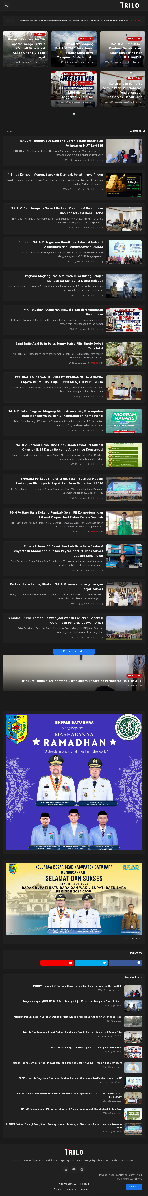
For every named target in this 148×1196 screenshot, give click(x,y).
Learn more (136, 1179)
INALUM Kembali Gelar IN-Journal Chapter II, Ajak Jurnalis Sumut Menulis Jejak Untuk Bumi (71, 1109)
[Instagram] (22, 963)
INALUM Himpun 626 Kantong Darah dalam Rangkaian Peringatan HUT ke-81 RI (61, 143)
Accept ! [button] (133, 1187)
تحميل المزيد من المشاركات (75, 651)
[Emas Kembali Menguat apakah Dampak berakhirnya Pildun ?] (124, 185)
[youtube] (57, 963)
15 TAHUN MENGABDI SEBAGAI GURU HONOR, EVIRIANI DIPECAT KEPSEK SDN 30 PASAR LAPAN (73, 21)
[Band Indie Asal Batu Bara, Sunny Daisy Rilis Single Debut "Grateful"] (124, 354)
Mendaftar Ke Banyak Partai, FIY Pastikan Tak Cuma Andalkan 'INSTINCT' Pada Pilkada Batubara (67, 1063)
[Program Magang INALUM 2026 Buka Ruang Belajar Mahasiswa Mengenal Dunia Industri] (124, 286)
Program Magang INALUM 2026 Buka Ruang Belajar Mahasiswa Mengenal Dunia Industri (63, 279)
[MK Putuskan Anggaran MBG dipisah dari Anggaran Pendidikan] (124, 320)
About (84, 1189)
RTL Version (56, 1189)
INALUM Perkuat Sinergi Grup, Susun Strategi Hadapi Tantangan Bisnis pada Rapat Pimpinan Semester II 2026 (59, 481)
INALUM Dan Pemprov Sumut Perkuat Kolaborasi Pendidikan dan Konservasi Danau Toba (56, 211)
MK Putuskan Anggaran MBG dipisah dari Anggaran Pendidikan (63, 312)
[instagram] (66, 1169)
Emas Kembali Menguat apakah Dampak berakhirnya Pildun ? (55, 175)
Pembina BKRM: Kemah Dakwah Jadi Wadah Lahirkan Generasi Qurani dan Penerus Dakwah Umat (55, 621)
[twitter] (91, 963)
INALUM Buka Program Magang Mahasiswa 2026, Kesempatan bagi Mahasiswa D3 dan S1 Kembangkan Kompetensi (54, 414)
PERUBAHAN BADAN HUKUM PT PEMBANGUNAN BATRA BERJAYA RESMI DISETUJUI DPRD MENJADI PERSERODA (59, 380)
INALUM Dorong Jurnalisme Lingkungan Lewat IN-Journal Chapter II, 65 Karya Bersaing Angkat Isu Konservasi (58, 448)
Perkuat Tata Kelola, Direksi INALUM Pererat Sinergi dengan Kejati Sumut (56, 587)
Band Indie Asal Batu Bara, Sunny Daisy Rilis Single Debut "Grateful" (59, 346)
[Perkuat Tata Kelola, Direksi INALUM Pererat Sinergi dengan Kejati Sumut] (124, 594)
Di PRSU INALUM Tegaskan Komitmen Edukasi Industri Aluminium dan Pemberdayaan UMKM (60, 245)
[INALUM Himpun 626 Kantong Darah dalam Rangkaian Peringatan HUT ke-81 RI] (124, 151)
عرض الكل (7, 131)
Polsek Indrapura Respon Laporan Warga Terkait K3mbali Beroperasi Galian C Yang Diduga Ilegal (68, 1017)
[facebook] (125, 963)
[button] (143, 5)
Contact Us (72, 1189)
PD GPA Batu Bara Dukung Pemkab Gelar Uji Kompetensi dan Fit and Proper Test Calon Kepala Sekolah (56, 515)
